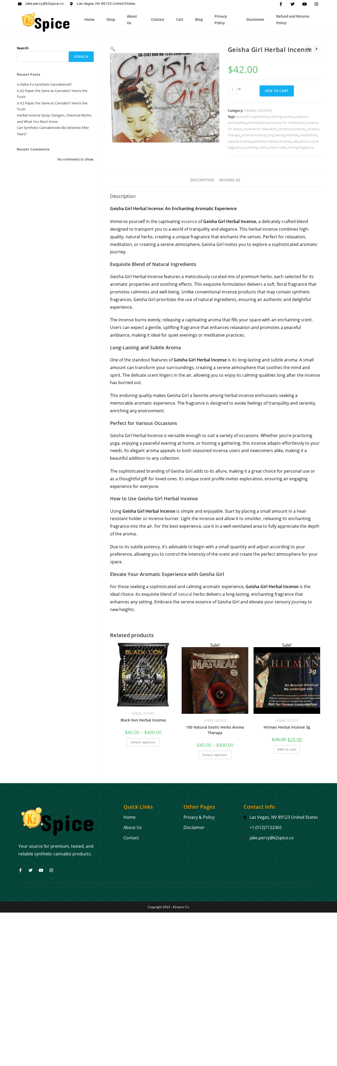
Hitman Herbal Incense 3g (287, 727)
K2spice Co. (181, 907)
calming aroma (281, 116)
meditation (308, 135)
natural (185, 594)
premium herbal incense (272, 141)
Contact (157, 19)
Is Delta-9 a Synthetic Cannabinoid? (44, 84)
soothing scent (255, 147)
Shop (110, 19)
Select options (143, 742)
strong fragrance (301, 147)
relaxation (301, 141)
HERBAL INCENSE (258, 110)
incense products (292, 129)
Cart (179, 19)
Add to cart (277, 91)
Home (90, 19)
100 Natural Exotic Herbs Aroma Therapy (215, 730)
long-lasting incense (282, 135)
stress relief (277, 147)
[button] (112, 49)
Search (23, 48)
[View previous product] (308, 48)
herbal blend (258, 122)
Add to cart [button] (287, 749)
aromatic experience (252, 116)
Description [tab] (202, 179)
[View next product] (316, 48)
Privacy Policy (221, 19)
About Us (132, 19)
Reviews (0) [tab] (229, 179)
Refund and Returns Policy (292, 19)
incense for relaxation (260, 129)
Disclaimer (255, 19)
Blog (199, 19)
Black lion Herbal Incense (143, 720)
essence (188, 221)
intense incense (254, 135)
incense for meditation (287, 122)
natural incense (240, 141)
